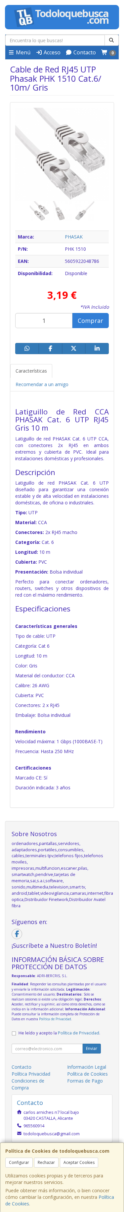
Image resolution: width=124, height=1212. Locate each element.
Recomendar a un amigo (42, 384)
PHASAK (74, 237)
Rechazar (46, 1162)
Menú (22, 52)
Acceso (51, 52)
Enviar (91, 1048)
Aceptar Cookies (79, 1162)
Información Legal (86, 1067)
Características (31, 371)
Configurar (19, 1162)
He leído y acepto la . (59, 1033)
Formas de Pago (85, 1081)
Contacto (84, 52)
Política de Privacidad (55, 1019)
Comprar (90, 320)
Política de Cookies (87, 1074)
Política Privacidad (31, 1074)
